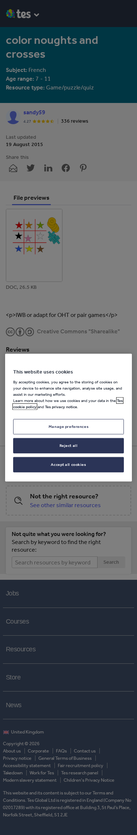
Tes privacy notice (61, 406)
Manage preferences (68, 426)
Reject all (69, 445)
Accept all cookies (68, 464)
